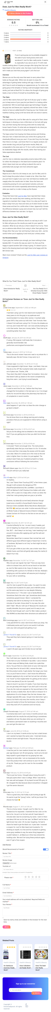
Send (7, 927)
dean (5, 403)
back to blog (25, 290)
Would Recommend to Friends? (13, 849)
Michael (6, 748)
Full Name (7, 885)
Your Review (7, 904)
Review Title (7, 853)
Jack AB (6, 477)
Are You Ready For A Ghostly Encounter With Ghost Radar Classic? (39, 291)
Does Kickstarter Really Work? (12, 290)
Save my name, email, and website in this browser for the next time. (25, 921)
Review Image (7, 860)
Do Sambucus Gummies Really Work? (9, 968)
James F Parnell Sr (10, 635)
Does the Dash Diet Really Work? (41, 968)
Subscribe (37, 993)
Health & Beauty (10, 10)
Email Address (8, 893)
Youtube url (7, 866)
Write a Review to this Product (20, 13)
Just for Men (22, 196)
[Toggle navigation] (45, 2)
